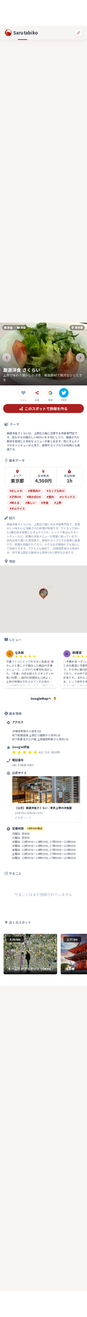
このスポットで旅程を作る (46, 408)
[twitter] (64, 393)
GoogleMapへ (41, 698)
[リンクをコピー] (79, 33)
